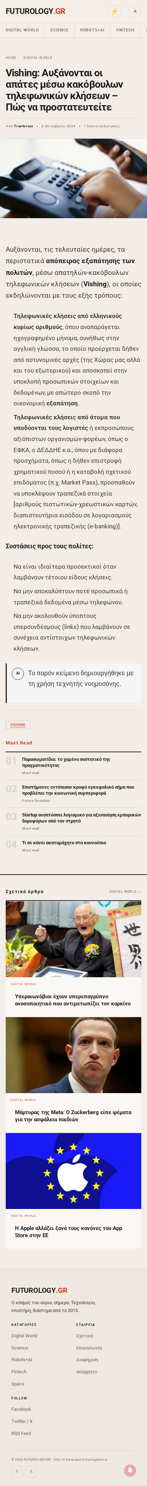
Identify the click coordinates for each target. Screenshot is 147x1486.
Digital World (22, 30)
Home (11, 58)
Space (17, 1384)
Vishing (18, 725)
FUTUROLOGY (35, 11)
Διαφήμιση (87, 1359)
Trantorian (23, 126)
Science (59, 30)
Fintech (125, 30)
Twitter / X (21, 1421)
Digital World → (126, 891)
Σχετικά (84, 1335)
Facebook (21, 1409)
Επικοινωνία (89, 1348)
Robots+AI (92, 30)
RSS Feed (21, 1433)
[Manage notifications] (130, 1470)
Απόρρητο (86, 1371)
